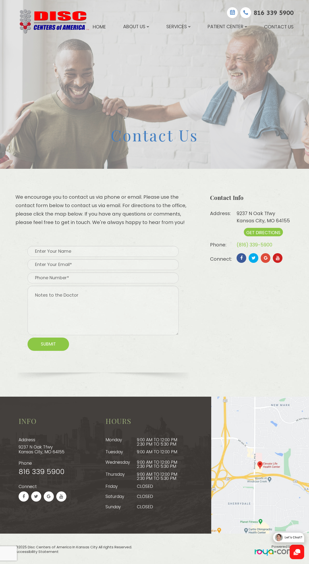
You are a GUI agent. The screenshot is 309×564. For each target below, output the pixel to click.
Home (99, 27)
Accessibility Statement (37, 551)
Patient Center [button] (225, 26)
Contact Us (279, 27)
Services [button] (176, 26)
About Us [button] (134, 26)
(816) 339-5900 (254, 244)
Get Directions (263, 233)
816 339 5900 (273, 13)
